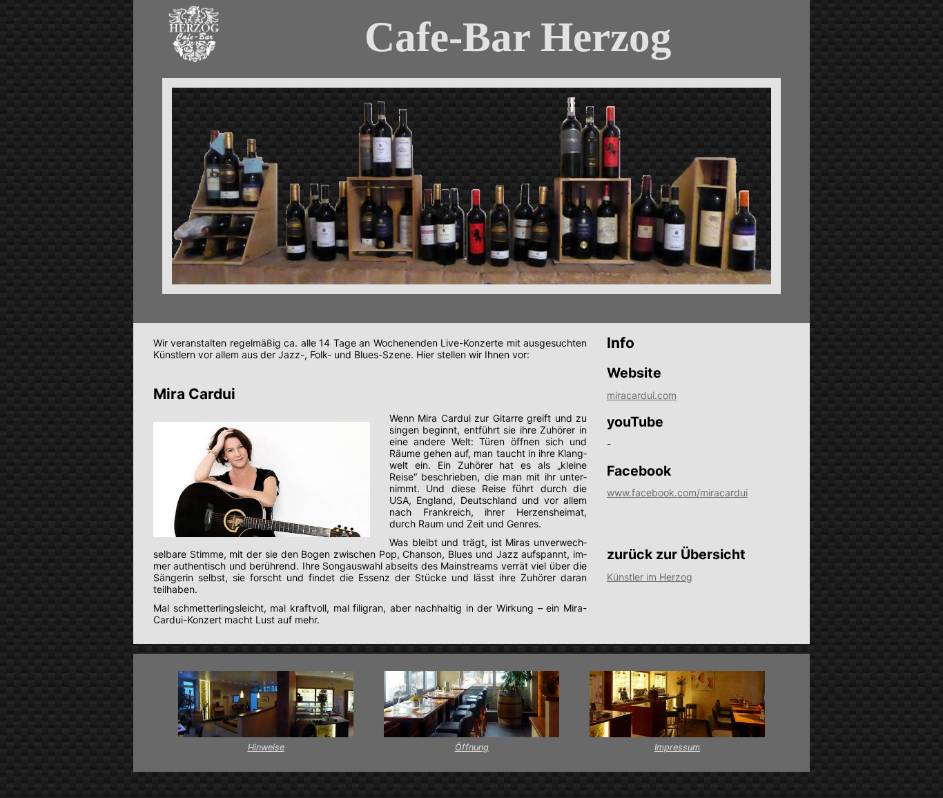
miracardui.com (642, 395)
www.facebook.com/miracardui (677, 492)
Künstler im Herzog (649, 577)
